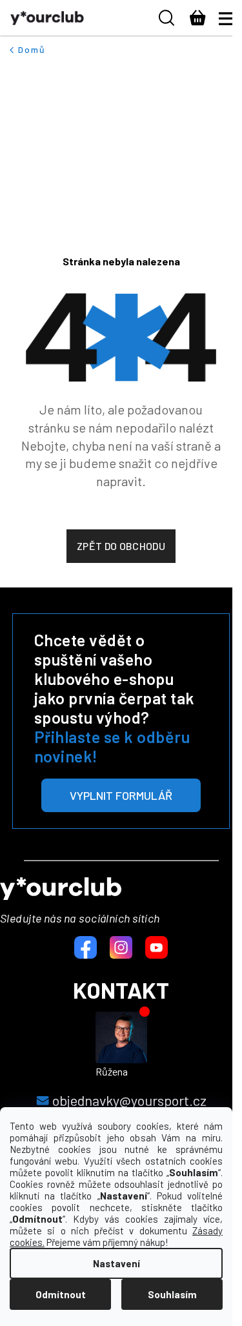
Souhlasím (172, 1294)
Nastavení (116, 1263)
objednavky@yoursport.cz (129, 1100)
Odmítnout (60, 1294)
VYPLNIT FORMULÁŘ (121, 795)
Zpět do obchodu (121, 546)
